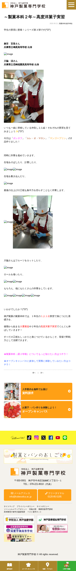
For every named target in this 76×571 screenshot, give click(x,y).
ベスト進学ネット (34, 512)
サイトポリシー (43, 506)
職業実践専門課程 (46, 509)
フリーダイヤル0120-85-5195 (55, 495)
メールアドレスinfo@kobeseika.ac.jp (20, 495)
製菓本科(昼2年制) (65, 23)
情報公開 (32, 509)
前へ (34, 373)
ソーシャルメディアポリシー (15, 509)
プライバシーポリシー (25, 506)
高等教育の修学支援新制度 (14, 512)
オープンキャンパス (28, 569)
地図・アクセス (47, 569)
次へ (42, 373)
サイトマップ (9, 506)
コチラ (62, 354)
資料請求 (9, 569)
